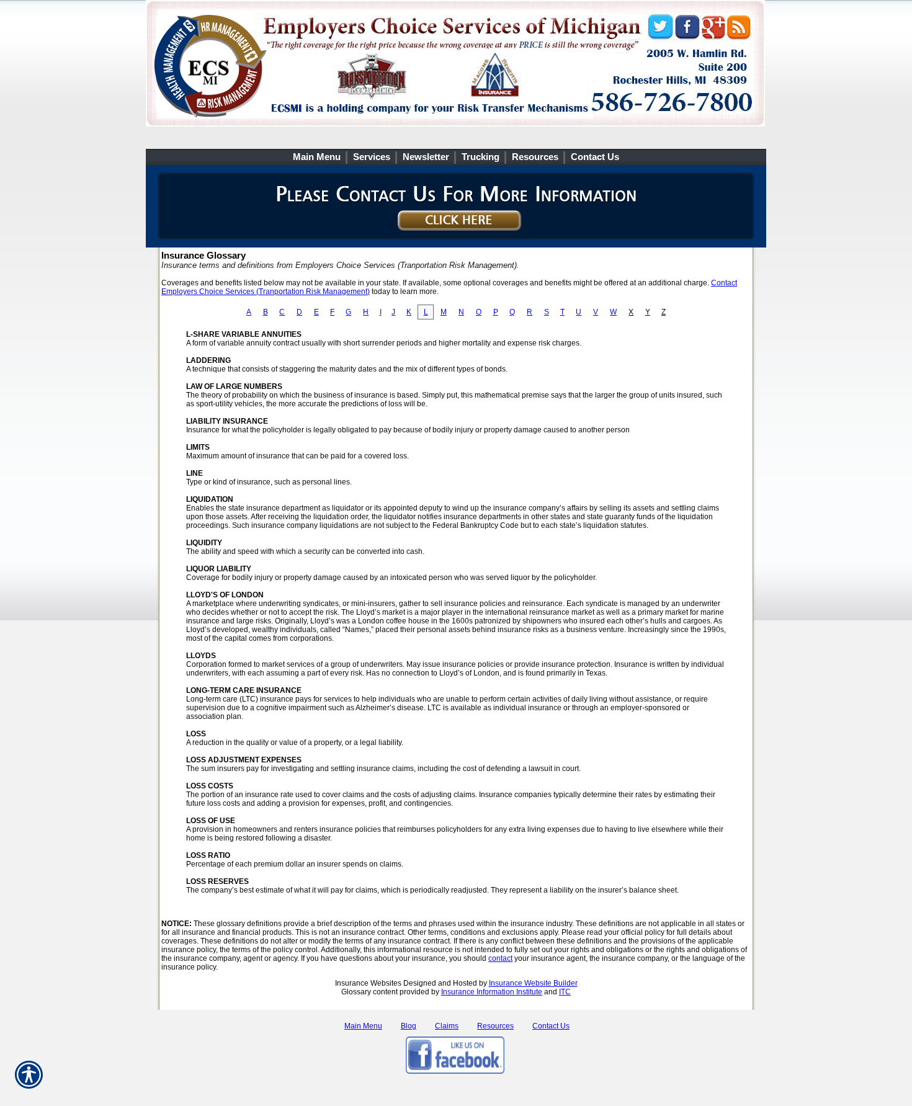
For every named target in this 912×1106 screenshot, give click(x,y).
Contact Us (551, 1026)
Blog (408, 1026)
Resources (495, 1026)
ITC (565, 992)
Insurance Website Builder (533, 983)
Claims (446, 1026)
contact (500, 958)
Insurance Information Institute (491, 992)
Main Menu (363, 1026)
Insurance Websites (368, 983)
